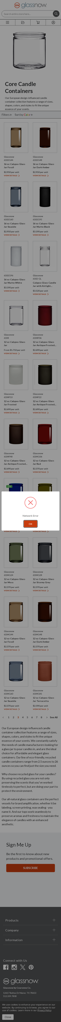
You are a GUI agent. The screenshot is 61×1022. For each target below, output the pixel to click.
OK (30, 524)
